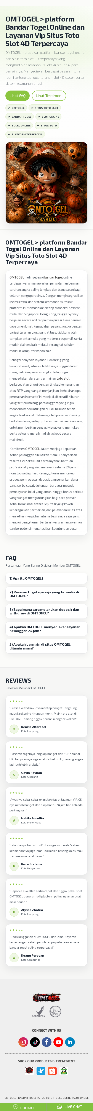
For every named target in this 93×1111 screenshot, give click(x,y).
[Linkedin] (70, 1041)
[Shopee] (52, 1071)
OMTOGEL (18, 107)
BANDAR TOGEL (21, 116)
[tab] (46, 578)
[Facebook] (46, 1042)
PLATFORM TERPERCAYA (27, 134)
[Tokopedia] (63, 1071)
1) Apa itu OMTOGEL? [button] (26, 578)
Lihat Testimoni (49, 95)
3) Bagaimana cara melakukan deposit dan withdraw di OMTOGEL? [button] (44, 611)
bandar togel (53, 277)
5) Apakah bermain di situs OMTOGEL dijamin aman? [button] (40, 646)
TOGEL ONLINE (21, 125)
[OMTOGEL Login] (29, 1070)
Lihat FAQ (17, 95)
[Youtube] (58, 1043)
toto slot (63, 378)
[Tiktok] (35, 1043)
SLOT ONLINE (50, 116)
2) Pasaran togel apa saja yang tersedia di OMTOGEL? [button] (44, 594)
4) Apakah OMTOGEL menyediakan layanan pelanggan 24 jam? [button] (45, 628)
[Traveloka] (41, 1071)
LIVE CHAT (72, 1106)
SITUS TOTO (49, 125)
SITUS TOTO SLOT (46, 107)
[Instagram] (23, 1042)
